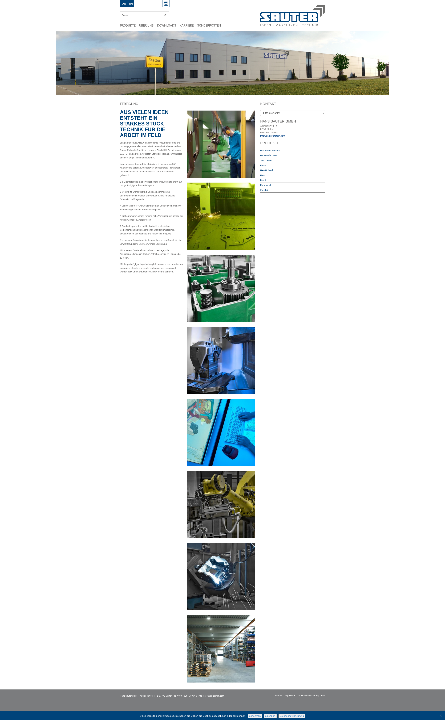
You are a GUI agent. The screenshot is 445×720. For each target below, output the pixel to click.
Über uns (135, 25)
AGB (323, 695)
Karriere (158, 25)
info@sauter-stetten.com (272, 135)
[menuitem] (123, 3)
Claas (263, 165)
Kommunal (265, 185)
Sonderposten (171, 25)
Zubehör (264, 190)
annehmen (255, 715)
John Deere (266, 160)
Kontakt (278, 695)
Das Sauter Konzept (270, 150)
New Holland (266, 170)
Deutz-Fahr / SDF (268, 155)
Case (262, 175)
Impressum (290, 695)
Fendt (263, 180)
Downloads (147, 25)
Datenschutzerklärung (308, 695)
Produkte (124, 25)
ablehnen (270, 715)
